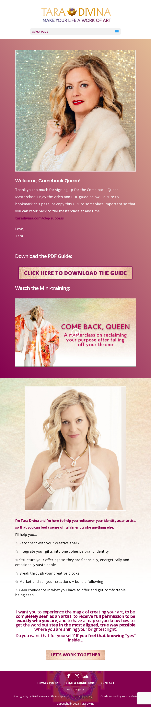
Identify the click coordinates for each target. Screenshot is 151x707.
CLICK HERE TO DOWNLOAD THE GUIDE (75, 273)
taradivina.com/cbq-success (39, 218)
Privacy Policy (48, 683)
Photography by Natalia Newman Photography (39, 696)
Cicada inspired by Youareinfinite (118, 696)
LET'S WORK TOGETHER (75, 654)
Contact (107, 683)
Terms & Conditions (79, 683)
